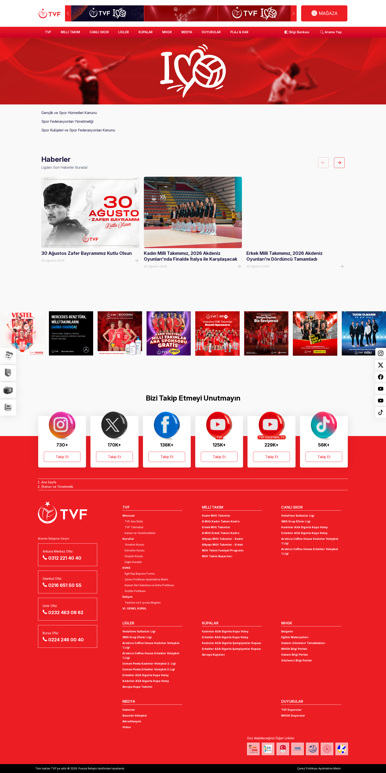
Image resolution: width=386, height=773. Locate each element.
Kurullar (128, 538)
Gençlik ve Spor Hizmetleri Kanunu (69, 112)
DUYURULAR (211, 32)
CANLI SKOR (99, 32)
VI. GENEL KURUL (134, 608)
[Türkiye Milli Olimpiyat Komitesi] (283, 749)
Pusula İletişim (87, 768)
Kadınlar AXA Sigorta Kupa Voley (304, 527)
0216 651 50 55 (65, 585)
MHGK (167, 32)
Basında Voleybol (134, 715)
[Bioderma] (120, 333)
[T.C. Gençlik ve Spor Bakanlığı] (327, 749)
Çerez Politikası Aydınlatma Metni (146, 579)
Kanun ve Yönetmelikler (140, 533)
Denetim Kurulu (135, 550)
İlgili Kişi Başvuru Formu (140, 573)
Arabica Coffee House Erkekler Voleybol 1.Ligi (309, 551)
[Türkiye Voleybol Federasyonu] (50, 13)
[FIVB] (297, 749)
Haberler (128, 709)
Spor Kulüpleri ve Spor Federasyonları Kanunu (78, 130)
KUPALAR (145, 32)
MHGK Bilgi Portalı (294, 648)
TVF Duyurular (291, 709)
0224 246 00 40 (66, 640)
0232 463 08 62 (65, 612)
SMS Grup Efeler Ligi (295, 521)
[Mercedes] (71, 333)
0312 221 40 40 (64, 558)
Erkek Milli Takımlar (216, 527)
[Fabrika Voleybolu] (253, 749)
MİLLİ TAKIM (70, 32)
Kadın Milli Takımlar (216, 515)
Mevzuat (128, 515)
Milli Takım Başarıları (217, 556)
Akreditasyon (131, 721)
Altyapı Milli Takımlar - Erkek (222, 544)
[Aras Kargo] (217, 333)
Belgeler (287, 631)
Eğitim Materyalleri (294, 637)
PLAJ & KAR (239, 32)
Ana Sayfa (48, 482)
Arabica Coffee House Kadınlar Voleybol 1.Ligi (309, 541)
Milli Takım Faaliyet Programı (222, 550)
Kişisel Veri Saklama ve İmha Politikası (149, 585)
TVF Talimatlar (134, 527)
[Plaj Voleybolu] (268, 749)
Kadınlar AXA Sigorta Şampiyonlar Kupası (231, 643)
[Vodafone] (266, 333)
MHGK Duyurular (293, 715)
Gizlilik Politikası (135, 591)
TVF (48, 32)
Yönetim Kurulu (134, 544)
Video (126, 727)
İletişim (127, 596)
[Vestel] (22, 333)
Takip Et (62, 457)
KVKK (126, 567)
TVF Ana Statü (134, 521)
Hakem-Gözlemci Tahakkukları (303, 643)
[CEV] (342, 749)
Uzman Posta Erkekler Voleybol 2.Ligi (148, 669)
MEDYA (186, 32)
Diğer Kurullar (133, 562)
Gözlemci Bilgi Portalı (296, 660)
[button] (294, 13)
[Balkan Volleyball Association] (312, 749)
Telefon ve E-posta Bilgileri (143, 602)
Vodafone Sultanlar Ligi (297, 515)
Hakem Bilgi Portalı (294, 654)
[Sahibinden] (315, 333)
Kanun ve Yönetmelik (57, 486)
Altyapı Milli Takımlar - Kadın (222, 538)
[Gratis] (169, 333)
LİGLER (123, 32)
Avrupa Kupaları (213, 654)
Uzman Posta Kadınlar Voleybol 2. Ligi (149, 663)
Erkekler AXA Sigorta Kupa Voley (304, 533)
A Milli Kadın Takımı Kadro (220, 521)
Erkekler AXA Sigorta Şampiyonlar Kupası (231, 648)
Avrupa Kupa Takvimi (137, 686)
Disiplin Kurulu (134, 556)
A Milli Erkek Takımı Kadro (220, 533)
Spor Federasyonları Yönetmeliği (67, 121)
